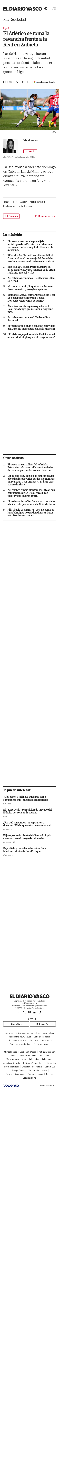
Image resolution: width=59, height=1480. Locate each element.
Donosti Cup (50, 1067)
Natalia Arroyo (9, 206)
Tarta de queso (13, 1059)
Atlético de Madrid (37, 202)
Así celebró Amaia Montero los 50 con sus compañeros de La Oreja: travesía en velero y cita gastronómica (31, 492)
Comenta (13, 216)
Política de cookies (41, 1044)
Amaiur (23, 202)
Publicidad (34, 1040)
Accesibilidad (48, 1033)
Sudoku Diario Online (27, 1055)
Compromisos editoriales (20, 1044)
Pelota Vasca (47, 1059)
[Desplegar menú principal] (53, 9)
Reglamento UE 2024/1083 (20, 1037)
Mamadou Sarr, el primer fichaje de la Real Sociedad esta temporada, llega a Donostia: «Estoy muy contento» (31, 297)
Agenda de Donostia (11, 1063)
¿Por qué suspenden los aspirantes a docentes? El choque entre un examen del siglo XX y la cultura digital (27, 825)
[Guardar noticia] (4, 82)
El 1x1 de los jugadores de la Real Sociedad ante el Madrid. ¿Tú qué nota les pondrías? (31, 336)
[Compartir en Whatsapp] (17, 82)
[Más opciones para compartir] (22, 82)
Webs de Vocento (46, 1085)
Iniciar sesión (46, 9)
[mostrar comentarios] (29, 82)
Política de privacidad (18, 1040)
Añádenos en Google (46, 82)
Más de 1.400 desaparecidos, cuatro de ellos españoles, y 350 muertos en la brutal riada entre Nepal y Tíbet (32, 269)
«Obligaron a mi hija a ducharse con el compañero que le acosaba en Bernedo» (26, 798)
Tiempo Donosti (19, 1070)
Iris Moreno (30, 140)
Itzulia (44, 1070)
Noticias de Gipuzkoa (30, 1059)
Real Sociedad (14, 19)
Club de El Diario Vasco (15, 1074)
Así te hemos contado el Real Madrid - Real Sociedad (31, 279)
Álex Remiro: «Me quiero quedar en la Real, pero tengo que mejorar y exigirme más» (30, 309)
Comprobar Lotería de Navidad (40, 1074)
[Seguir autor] (30, 151)
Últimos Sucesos (10, 1052)
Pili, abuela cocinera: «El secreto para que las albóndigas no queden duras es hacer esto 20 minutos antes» (31, 512)
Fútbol (14, 202)
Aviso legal (35, 1033)
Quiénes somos (22, 1033)
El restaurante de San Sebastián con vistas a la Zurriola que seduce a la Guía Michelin (31, 327)
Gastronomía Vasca (28, 1052)
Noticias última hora (47, 1052)
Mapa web (45, 1040)
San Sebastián (50, 1063)
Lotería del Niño (29, 1078)
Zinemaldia (44, 1055)
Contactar (9, 1033)
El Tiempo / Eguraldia (32, 1063)
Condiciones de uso (42, 1037)
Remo (13, 1055)
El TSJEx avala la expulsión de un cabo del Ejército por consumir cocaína (27, 811)
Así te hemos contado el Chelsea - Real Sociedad (29, 319)
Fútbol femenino (25, 206)
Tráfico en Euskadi (11, 1067)
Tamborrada (34, 1070)
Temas (6, 202)
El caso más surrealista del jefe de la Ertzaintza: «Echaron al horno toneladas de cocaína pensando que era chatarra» (30, 467)
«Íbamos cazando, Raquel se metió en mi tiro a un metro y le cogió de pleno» (30, 288)
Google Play (44, 1024)
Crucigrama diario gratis (32, 1067)
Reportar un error (47, 216)
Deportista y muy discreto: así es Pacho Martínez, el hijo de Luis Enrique (25, 850)
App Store (17, 1024)
